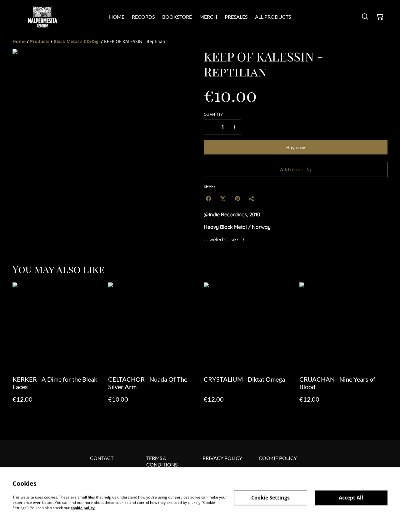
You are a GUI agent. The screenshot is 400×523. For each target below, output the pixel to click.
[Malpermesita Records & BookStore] (42, 16)
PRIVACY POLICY (222, 458)
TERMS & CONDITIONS (162, 461)
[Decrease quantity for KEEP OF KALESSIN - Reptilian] (210, 127)
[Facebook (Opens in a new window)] (208, 198)
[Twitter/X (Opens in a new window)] (223, 198)
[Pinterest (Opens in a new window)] (237, 198)
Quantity (213, 114)
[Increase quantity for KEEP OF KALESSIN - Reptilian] (234, 127)
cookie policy (83, 507)
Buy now (295, 147)
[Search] (365, 17)
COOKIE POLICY (278, 458)
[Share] (251, 198)
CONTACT (101, 458)
